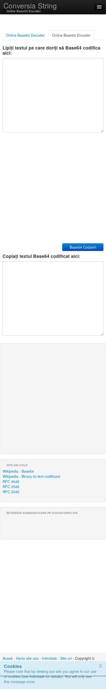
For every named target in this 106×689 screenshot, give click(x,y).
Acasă (8, 658)
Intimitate (49, 658)
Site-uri (66, 658)
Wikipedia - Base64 (18, 471)
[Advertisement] (53, 682)
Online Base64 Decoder (25, 35)
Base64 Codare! (83, 247)
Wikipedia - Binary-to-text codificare (31, 476)
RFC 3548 (11, 486)
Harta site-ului (27, 658)
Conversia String (30, 5)
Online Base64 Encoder (71, 35)
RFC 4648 (11, 481)
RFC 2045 (11, 491)
